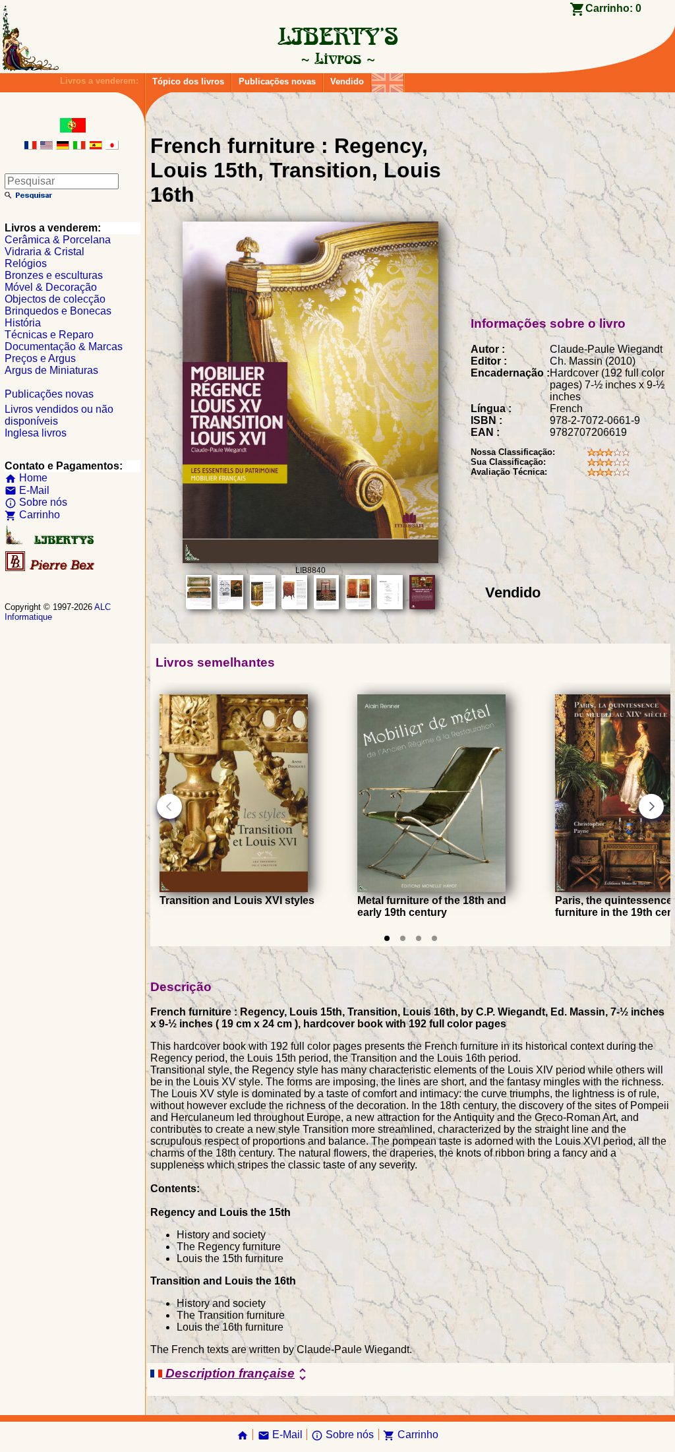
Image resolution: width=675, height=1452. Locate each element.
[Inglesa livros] (387, 79)
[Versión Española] (95, 146)
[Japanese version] (112, 146)
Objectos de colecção (55, 299)
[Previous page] (169, 806)
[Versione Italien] (79, 146)
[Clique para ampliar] (310, 559)
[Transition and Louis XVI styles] (234, 888)
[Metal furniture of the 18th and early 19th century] (431, 888)
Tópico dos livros (188, 81)
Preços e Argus (40, 358)
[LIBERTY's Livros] (337, 58)
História (23, 322)
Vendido (347, 81)
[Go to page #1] (387, 938)
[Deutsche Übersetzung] (62, 146)
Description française (236, 1374)
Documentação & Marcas (64, 346)
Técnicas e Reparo (49, 334)
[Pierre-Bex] (51, 568)
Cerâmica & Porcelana (58, 239)
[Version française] (30, 146)
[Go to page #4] (434, 938)
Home (26, 477)
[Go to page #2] (403, 938)
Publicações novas (277, 81)
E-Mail (27, 490)
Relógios (26, 263)
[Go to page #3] (418, 938)
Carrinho (32, 514)
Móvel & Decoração (51, 287)
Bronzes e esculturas (54, 275)
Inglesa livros (36, 433)
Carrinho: (613, 8)
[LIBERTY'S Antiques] (51, 541)
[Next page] (651, 806)
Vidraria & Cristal (44, 251)
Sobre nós (36, 502)
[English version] (46, 146)
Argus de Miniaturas (51, 370)
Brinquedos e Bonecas (58, 311)
